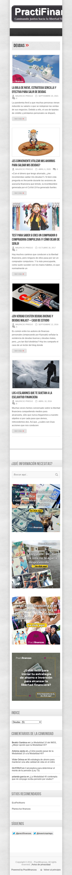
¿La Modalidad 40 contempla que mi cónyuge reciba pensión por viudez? (34, 777)
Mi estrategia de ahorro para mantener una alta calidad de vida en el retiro (33, 760)
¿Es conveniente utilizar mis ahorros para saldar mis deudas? (33, 163)
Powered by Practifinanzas (24, 870)
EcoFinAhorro (18, 803)
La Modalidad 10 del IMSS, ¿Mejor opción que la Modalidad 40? (34, 743)
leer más (19, 118)
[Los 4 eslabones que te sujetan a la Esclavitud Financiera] (36, 390)
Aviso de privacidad (41, 864)
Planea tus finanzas (21, 809)
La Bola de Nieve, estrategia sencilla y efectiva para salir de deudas (34, 90)
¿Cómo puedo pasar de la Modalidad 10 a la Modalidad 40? (32, 752)
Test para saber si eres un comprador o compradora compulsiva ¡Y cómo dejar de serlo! (36, 239)
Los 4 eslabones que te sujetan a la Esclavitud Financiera (32, 395)
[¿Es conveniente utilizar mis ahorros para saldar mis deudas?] (36, 157)
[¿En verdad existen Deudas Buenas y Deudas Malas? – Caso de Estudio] (36, 313)
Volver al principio (52, 870)
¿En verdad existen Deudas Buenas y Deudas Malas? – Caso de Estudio (32, 318)
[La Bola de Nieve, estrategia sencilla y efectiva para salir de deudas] (36, 84)
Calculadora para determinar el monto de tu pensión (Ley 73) (33, 769)
